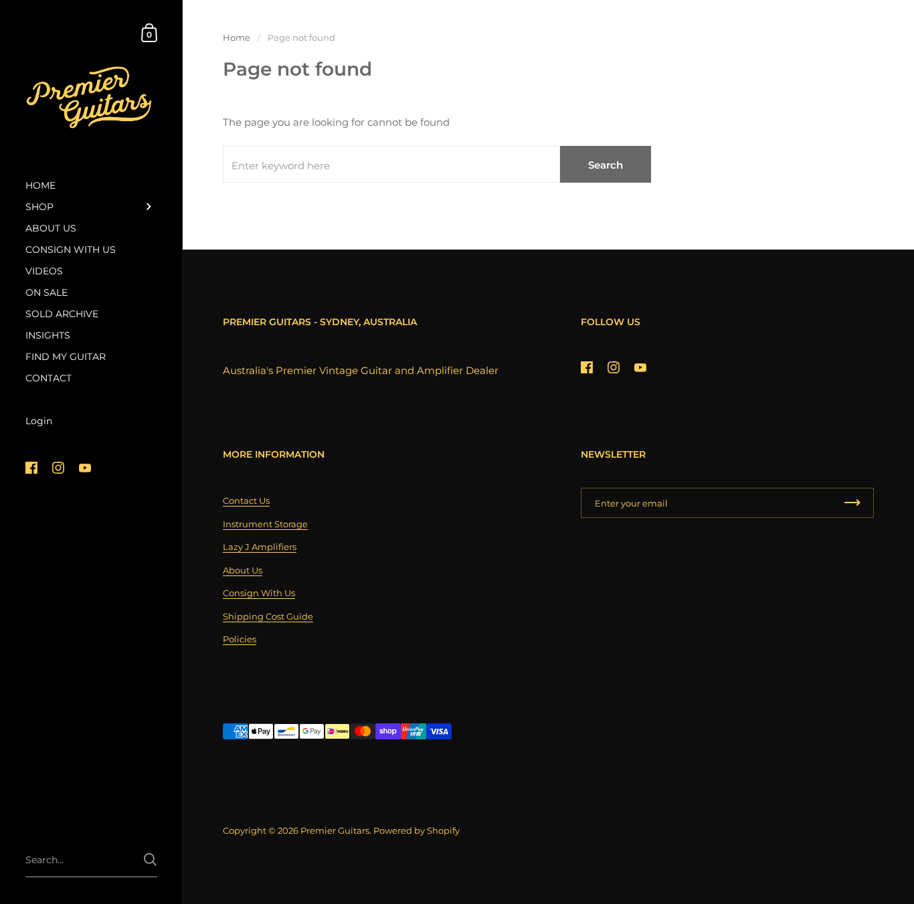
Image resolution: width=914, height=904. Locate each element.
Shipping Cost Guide (268, 616)
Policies (239, 639)
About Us (242, 570)
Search (605, 165)
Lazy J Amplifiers (259, 546)
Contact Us (246, 500)
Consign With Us (259, 592)
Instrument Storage (265, 524)
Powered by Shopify (416, 830)
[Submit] (150, 859)
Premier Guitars (334, 830)
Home (236, 37)
